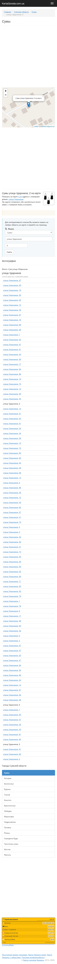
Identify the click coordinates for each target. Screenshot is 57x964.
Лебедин (8, 811)
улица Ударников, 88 (12, 487)
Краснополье (10, 805)
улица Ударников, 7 (11, 334)
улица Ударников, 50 (12, 586)
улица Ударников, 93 (12, 556)
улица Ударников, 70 (12, 384)
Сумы (34, 11)
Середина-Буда (11, 838)
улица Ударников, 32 (12, 630)
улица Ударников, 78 (12, 596)
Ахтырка (7, 778)
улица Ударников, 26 (12, 359)
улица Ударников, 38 (12, 467)
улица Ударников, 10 (12, 388)
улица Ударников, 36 (12, 492)
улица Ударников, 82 (12, 507)
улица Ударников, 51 (12, 413)
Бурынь (7, 789)
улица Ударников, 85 (12, 566)
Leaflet (36, 126)
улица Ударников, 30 (12, 295)
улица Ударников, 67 (12, 314)
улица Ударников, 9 (11, 635)
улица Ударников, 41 (12, 517)
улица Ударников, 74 (12, 305)
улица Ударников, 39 (12, 310)
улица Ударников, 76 (12, 606)
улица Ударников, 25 (12, 571)
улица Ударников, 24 (12, 428)
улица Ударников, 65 (12, 458)
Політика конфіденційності (33, 957)
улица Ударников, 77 (12, 364)
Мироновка (9, 816)
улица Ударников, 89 (12, 324)
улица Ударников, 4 (11, 527)
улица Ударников (15, 199)
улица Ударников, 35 (12, 300)
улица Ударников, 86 (12, 374)
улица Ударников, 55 (12, 285)
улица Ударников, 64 (12, 463)
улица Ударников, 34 (12, 433)
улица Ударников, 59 (12, 438)
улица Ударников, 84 (12, 369)
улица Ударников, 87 (12, 645)
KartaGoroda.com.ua (13, 3)
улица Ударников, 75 (12, 522)
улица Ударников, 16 (12, 379)
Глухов (7, 794)
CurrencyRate (8, 945)
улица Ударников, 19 (12, 290)
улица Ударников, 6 (11, 482)
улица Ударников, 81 (12, 349)
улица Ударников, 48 (12, 620)
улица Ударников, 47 (12, 280)
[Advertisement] (28, 57)
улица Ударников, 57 (12, 650)
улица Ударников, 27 (12, 512)
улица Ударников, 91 (12, 344)
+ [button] (5, 91)
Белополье (9, 783)
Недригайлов (10, 822)
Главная (7, 11)
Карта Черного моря (37, 954)
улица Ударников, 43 (12, 339)
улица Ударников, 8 (11, 611)
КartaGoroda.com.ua (47, 126)
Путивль (7, 827)
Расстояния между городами (14, 954)
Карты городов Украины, (33, 960)
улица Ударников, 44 (12, 354)
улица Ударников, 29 (12, 561)
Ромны (7, 833)
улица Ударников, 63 (12, 418)
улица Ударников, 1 (11, 601)
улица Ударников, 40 (12, 502)
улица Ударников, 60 (12, 625)
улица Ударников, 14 (12, 408)
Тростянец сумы (11, 843)
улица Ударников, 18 (12, 319)
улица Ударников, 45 (12, 398)
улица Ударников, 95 (12, 393)
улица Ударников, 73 (12, 551)
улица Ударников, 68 (12, 472)
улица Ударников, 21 (12, 546)
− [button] (5, 95)
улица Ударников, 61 (12, 423)
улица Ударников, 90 (12, 453)
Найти (9, 252)
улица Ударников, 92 (12, 541)
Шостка (7, 849)
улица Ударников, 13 (12, 477)
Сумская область (21, 11)
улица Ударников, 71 (12, 581)
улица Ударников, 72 (12, 448)
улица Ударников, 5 (11, 532)
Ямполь (7, 854)
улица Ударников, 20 (12, 655)
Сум (20, 196)
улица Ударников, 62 (12, 591)
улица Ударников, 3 (11, 640)
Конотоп (7, 800)
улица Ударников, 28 (12, 329)
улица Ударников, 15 (12, 443)
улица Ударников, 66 (12, 576)
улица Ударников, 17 (12, 616)
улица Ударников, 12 (12, 497)
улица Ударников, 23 (12, 537)
